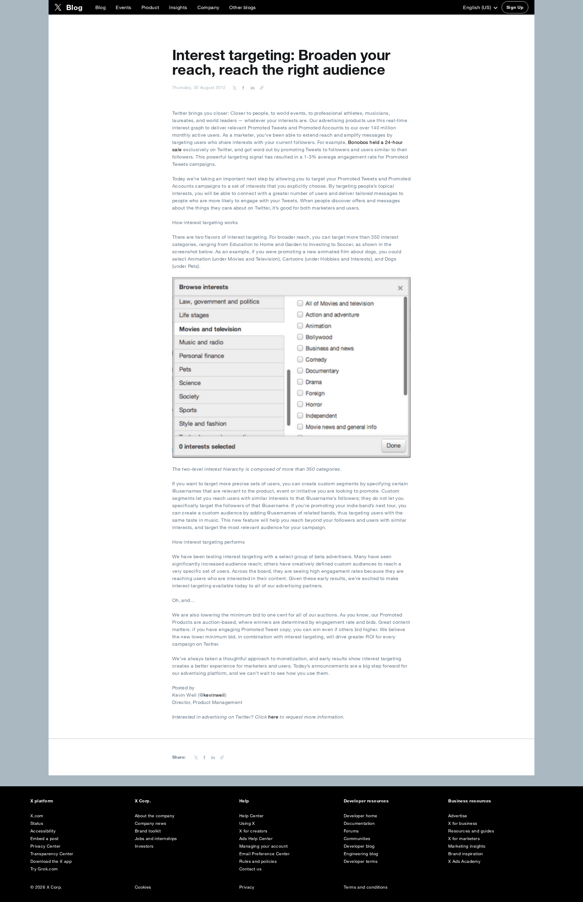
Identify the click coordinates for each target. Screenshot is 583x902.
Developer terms (360, 861)
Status (36, 823)
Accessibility (43, 831)
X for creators (253, 831)
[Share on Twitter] (235, 87)
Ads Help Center (256, 838)
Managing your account (263, 846)
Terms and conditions (365, 887)
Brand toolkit (148, 831)
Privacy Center (45, 846)
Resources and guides (471, 831)
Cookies (143, 887)
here (273, 717)
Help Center (251, 815)
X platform (41, 801)
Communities (357, 838)
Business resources (469, 801)
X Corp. (143, 801)
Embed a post (44, 838)
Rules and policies (258, 861)
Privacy (246, 887)
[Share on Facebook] (242, 87)
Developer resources (366, 801)
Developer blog (359, 846)
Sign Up (514, 7)
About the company (155, 815)
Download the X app (51, 861)
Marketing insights (466, 846)
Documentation (359, 823)
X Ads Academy (464, 861)
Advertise (457, 815)
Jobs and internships (156, 838)
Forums (351, 831)
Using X (247, 823)
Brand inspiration (465, 853)
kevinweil (214, 695)
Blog (100, 7)
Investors (144, 846)
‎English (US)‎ (477, 7)
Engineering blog (361, 853)
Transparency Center (51, 853)
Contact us (250, 869)
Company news (150, 823)
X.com (36, 815)
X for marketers (464, 838)
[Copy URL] (260, 87)
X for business (462, 823)
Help (244, 801)
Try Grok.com (44, 869)
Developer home (360, 815)
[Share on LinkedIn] (251, 87)
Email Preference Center (264, 853)
